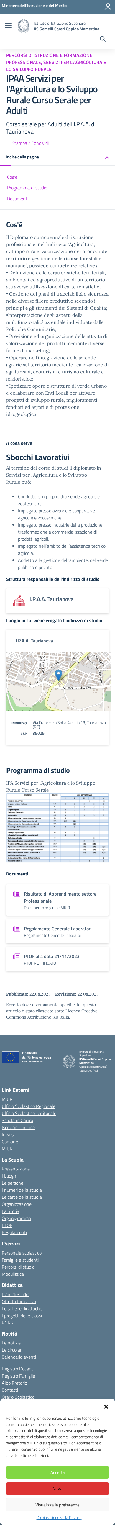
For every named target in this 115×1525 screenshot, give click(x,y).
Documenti (17, 198)
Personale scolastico (22, 1252)
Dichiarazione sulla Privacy (59, 1517)
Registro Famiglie (18, 1375)
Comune (10, 1141)
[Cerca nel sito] (102, 39)
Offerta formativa (19, 1301)
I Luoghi (9, 1175)
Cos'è (12, 177)
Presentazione (16, 1168)
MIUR (7, 1099)
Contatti (10, 1389)
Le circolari (12, 1349)
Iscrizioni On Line (18, 1127)
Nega (57, 1488)
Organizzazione (17, 1204)
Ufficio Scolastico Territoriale (29, 1113)
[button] (106, 1406)
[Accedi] (108, 7)
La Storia (10, 1211)
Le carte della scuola (22, 1197)
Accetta (57, 1472)
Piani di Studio (15, 1294)
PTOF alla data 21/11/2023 (52, 956)
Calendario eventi (19, 1356)
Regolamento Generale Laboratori (58, 928)
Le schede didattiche (22, 1308)
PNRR (8, 1322)
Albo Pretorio (14, 1382)
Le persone (12, 1182)
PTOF (7, 1225)
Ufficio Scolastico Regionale (28, 1106)
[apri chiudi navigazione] (8, 26)
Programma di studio (27, 187)
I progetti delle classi (22, 1315)
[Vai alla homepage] (23, 26)
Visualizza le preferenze (57, 1504)
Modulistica (13, 1274)
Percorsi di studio (18, 1266)
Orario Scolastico (18, 1397)
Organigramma (16, 1218)
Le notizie (11, 1342)
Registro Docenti (18, 1368)
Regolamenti (14, 1232)
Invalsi (8, 1134)
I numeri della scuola (22, 1189)
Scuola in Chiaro (17, 1120)
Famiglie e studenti (20, 1259)
